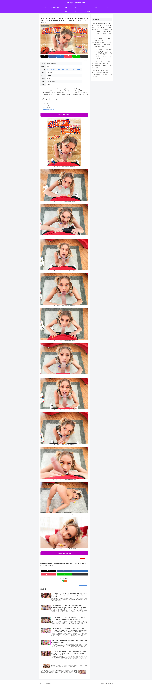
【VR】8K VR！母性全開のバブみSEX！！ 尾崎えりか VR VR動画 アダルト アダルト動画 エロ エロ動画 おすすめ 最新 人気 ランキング (102, 73)
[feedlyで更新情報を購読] (63, 581)
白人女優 (78, 69)
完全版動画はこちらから (64, 114)
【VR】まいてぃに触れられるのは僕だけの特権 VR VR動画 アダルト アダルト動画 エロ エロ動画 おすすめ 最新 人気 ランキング (102, 64)
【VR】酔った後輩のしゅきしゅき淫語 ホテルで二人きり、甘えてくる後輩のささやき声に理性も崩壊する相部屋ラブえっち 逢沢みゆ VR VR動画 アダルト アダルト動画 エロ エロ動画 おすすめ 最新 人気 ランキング (102, 54)
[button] (84, 56)
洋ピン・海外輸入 (70, 69)
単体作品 (59, 69)
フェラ (63, 69)
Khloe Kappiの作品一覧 (48, 109)
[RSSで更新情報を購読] (65, 581)
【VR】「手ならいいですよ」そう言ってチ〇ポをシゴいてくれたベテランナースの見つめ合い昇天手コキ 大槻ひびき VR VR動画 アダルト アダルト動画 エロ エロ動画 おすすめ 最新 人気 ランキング (102, 42)
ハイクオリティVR (50, 69)
